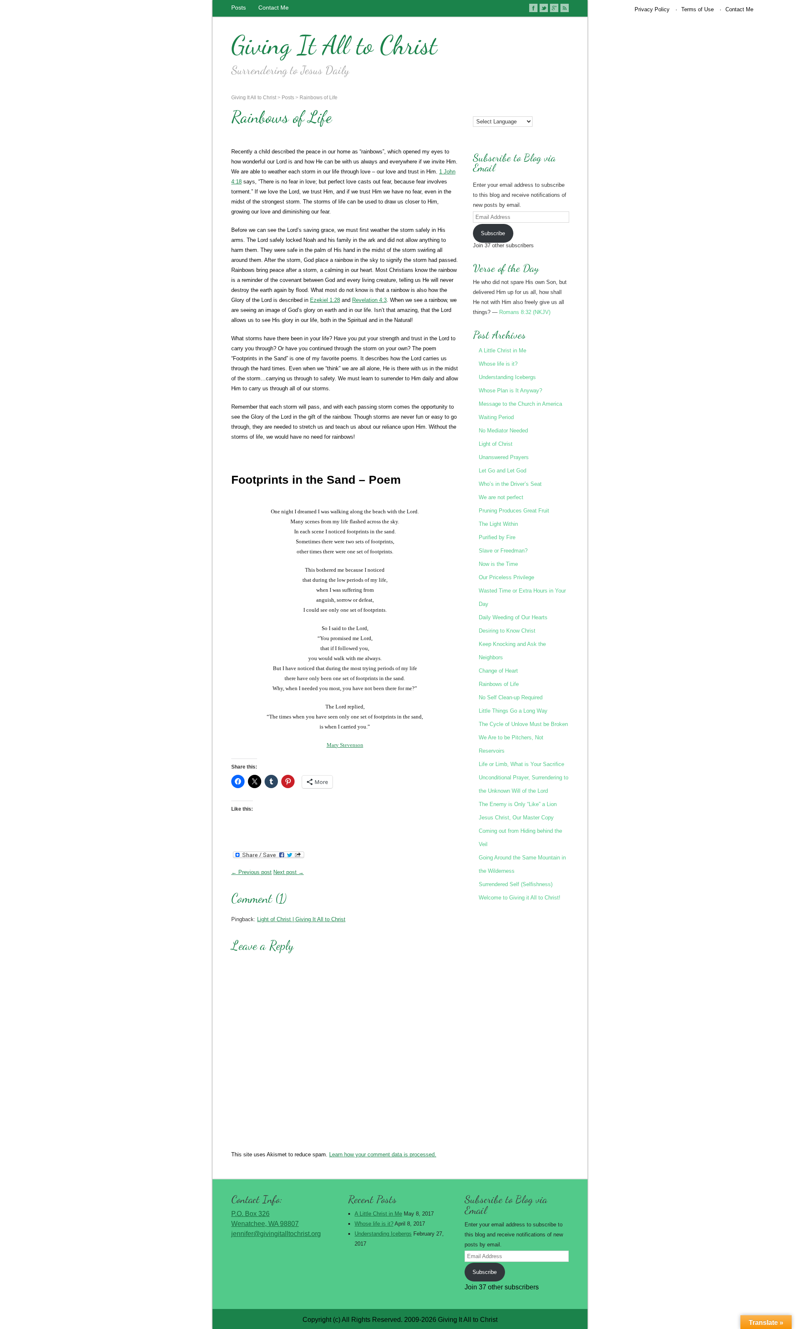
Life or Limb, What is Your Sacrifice (521, 764)
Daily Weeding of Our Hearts (513, 617)
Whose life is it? (498, 364)
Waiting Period (496, 417)
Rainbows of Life (319, 97)
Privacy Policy (652, 9)
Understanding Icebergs (507, 377)
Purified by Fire (497, 537)
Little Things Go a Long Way (513, 711)
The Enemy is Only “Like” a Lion (518, 804)
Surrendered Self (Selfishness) (515, 884)
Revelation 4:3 (369, 300)
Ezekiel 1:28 (325, 300)
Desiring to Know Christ (507, 631)
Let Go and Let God (502, 470)
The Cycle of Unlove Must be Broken (523, 724)
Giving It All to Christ (334, 45)
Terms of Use (697, 9)
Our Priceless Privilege (506, 577)
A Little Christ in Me (502, 350)
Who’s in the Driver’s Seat (510, 484)
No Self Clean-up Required (510, 697)
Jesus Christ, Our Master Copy (516, 817)
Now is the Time (498, 564)
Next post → (288, 872)
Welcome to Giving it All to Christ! (519, 897)
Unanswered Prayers (504, 457)
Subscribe (493, 233)
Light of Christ (495, 444)
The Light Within (498, 524)
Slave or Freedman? (503, 551)
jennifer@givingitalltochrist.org (276, 1233)
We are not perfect (501, 497)
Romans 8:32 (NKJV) (524, 312)
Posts (238, 7)
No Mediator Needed (503, 430)
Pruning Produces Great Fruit (514, 510)
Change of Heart (498, 671)
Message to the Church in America (520, 404)
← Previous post (251, 872)
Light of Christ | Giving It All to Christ (301, 919)
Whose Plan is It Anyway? (510, 390)
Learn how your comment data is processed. (382, 1154)
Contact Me (273, 7)
